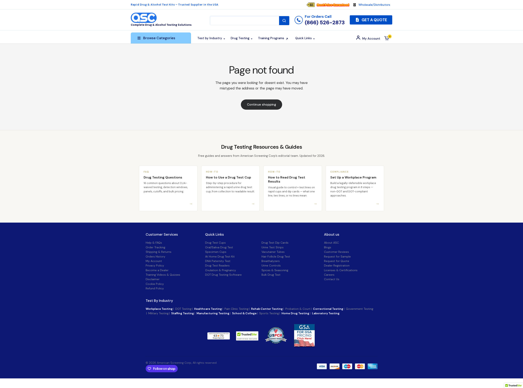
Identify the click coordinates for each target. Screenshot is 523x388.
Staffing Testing (182, 313)
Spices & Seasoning (275, 270)
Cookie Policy (155, 284)
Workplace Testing (159, 309)
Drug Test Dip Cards (275, 242)
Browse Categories (159, 38)
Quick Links (214, 234)
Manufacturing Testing (213, 313)
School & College (244, 313)
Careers (329, 275)
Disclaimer (153, 279)
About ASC (331, 242)
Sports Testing (269, 313)
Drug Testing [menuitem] (240, 38)
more (240, 336)
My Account (154, 261)
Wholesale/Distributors (374, 5)
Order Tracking (155, 247)
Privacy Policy (155, 265)
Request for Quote (336, 261)
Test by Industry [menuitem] (209, 38)
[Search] (284, 20)
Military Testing (158, 313)
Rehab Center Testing (267, 309)
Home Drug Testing (295, 313)
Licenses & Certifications (341, 270)
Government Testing (359, 309)
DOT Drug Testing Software (223, 275)
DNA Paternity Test (217, 261)
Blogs (327, 247)
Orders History (155, 256)
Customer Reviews (336, 252)
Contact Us (331, 279)
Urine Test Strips (273, 247)
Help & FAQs (154, 242)
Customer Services (162, 234)
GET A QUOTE (374, 19)
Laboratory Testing (326, 313)
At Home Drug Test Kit (220, 256)
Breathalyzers (271, 261)
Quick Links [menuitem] (303, 38)
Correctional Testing (328, 309)
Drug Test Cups (215, 242)
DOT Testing (183, 309)
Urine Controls (271, 265)
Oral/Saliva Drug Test (219, 247)
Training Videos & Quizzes (163, 275)
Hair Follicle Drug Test (276, 256)
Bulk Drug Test (271, 275)
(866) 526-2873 (325, 22)
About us (331, 234)
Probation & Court (297, 309)
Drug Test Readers (217, 265)
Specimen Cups (215, 252)
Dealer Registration (337, 265)
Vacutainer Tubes (273, 252)
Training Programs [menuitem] (271, 38)
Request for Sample (337, 256)
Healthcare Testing (208, 309)
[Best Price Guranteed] (333, 4)
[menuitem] (329, 4)
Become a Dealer (157, 270)
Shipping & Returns (158, 252)
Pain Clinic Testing (236, 309)
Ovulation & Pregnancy (220, 270)
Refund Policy (155, 288)
